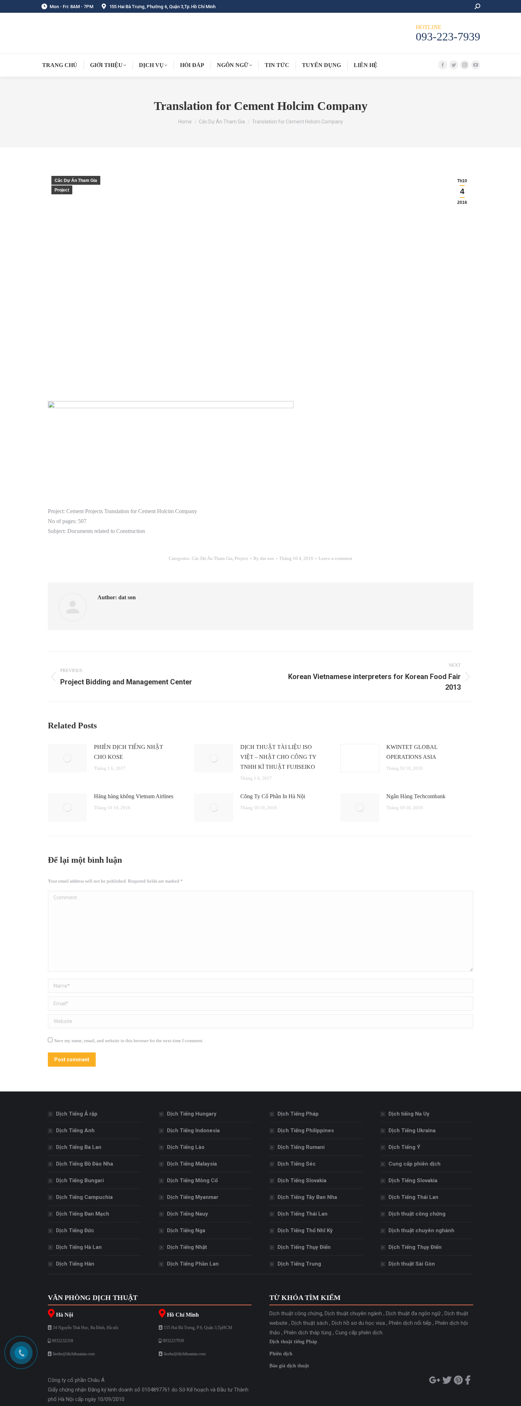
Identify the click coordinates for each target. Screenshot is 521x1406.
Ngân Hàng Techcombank (416, 796)
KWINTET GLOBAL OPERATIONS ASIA (411, 752)
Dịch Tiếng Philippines (306, 1130)
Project (62, 190)
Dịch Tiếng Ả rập (76, 1114)
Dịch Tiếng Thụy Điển (304, 1247)
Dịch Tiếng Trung (299, 1264)
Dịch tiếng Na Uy (409, 1114)
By (263, 558)
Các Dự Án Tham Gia (76, 180)
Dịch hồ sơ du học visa (358, 1323)
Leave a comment (335, 558)
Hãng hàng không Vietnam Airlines (133, 796)
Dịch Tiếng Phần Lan (193, 1264)
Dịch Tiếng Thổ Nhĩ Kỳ (305, 1230)
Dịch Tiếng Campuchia (84, 1197)
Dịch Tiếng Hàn (75, 1264)
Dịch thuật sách (309, 1323)
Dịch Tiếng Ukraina (412, 1130)
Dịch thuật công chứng (417, 1214)
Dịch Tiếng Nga (186, 1230)
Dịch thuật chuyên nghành (421, 1230)
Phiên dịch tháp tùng (307, 1332)
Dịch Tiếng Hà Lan (79, 1247)
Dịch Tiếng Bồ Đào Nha (84, 1164)
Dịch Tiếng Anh (75, 1130)
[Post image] (67, 758)
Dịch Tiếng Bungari (80, 1180)
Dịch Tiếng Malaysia (192, 1164)
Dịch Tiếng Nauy (187, 1214)
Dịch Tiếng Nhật (187, 1247)
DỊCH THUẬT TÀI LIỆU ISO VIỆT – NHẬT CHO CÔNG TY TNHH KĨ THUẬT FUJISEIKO (278, 757)
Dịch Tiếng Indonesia (193, 1130)
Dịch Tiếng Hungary (192, 1114)
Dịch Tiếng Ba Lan (78, 1147)
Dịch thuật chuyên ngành (353, 1313)
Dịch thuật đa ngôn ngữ (413, 1313)
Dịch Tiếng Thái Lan (302, 1214)
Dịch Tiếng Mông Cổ (192, 1180)
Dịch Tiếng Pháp (298, 1114)
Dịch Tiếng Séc (297, 1164)
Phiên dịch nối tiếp (410, 1323)
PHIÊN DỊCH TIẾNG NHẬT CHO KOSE (128, 752)
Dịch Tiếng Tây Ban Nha (307, 1197)
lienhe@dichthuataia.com (74, 1353)
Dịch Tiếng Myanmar (192, 1197)
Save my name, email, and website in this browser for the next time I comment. (128, 1040)
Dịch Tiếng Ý (404, 1147)
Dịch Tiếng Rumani (301, 1147)
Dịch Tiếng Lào (186, 1147)
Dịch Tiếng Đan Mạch (82, 1214)
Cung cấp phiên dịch (414, 1164)
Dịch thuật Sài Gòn (411, 1264)
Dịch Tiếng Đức (75, 1230)
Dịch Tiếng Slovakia (302, 1180)
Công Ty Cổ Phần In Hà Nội (272, 796)
